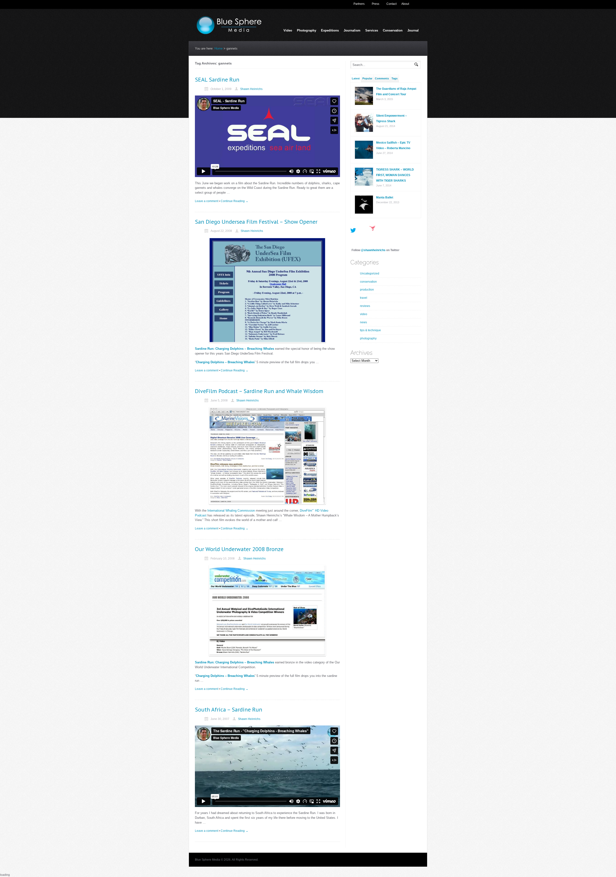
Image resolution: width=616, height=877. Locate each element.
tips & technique (370, 330)
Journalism (352, 31)
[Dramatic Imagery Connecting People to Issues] (231, 33)
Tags (394, 78)
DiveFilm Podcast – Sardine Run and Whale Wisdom (259, 391)
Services (371, 31)
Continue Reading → (234, 201)
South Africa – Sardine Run (228, 709)
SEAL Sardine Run (217, 79)
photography (368, 338)
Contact (391, 4)
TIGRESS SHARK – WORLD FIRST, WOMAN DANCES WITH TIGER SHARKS (395, 175)
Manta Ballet (384, 197)
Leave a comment (206, 201)
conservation (368, 281)
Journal (413, 30)
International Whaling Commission (231, 510)
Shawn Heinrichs (251, 89)
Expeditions (330, 30)
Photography (306, 31)
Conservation (393, 30)
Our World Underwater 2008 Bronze (239, 549)
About (405, 4)
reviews (365, 306)
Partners (359, 4)
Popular (367, 78)
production (367, 289)
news (363, 322)
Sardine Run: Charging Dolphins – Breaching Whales (234, 348)
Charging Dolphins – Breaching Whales (225, 362)
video (363, 314)
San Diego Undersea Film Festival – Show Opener (256, 221)
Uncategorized (369, 273)
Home (218, 48)
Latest (356, 78)
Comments (382, 78)
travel (363, 297)
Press (375, 4)
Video (287, 30)
